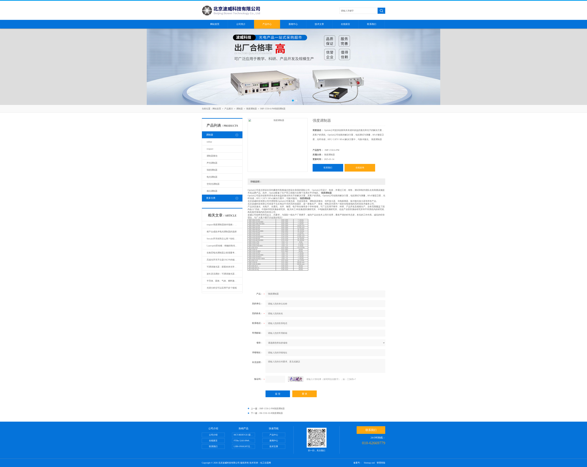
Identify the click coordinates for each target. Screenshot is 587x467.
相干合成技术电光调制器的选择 (222, 232)
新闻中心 (293, 24)
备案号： (357, 463)
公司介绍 (213, 435)
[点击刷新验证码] (295, 379)
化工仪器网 (265, 463)
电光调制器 (212, 177)
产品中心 (267, 24)
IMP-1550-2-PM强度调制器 (272, 408)
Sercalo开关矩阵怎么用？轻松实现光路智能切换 (224, 239)
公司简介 (241, 24)
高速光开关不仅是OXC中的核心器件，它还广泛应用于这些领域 (224, 260)
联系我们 (371, 24)
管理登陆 (381, 463)
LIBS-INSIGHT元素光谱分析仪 (244, 446)
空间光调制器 (213, 184)
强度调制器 (251, 109)
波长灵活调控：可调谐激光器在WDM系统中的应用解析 (224, 274)
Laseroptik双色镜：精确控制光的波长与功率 (224, 246)
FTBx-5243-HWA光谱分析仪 (244, 441)
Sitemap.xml (369, 463)
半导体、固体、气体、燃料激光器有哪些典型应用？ (224, 281)
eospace (210, 149)
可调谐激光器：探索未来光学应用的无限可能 (224, 267)
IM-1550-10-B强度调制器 (271, 413)
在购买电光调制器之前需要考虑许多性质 (224, 253)
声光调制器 (212, 163)
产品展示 (228, 109)
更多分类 (210, 198)
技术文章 (319, 24)
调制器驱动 (212, 156)
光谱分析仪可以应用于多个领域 (222, 288)
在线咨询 (360, 168)
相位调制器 (212, 191)
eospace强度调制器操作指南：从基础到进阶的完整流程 (224, 224)
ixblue (209, 142)
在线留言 (345, 24)
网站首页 (214, 24)
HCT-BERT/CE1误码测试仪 (244, 435)
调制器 (239, 109)
